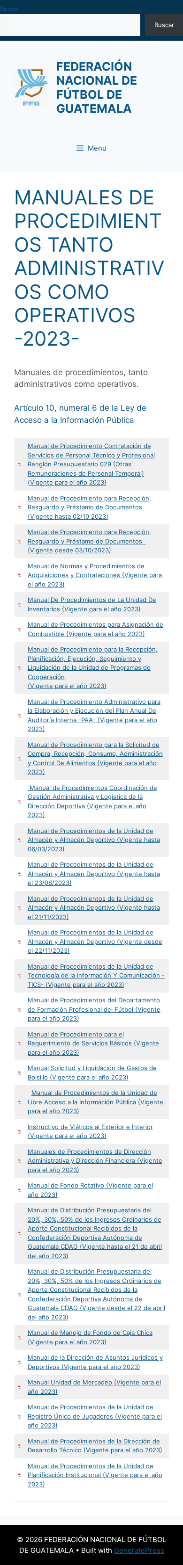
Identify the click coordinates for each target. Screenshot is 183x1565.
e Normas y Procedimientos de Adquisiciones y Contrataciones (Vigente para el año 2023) (95, 575)
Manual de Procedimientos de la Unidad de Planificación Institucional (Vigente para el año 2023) (95, 1475)
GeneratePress (139, 1550)
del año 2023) (48, 1256)
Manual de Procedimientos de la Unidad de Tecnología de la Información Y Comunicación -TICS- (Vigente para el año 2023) (96, 975)
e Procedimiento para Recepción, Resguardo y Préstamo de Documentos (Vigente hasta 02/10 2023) (89, 507)
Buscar (10, 9)
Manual (39, 445)
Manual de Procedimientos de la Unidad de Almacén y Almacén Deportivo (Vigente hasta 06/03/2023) (94, 840)
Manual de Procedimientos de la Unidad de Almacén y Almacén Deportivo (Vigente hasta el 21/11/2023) (94, 907)
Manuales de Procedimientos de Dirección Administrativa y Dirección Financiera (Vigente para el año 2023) (95, 1161)
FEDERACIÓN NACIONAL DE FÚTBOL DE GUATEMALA (96, 87)
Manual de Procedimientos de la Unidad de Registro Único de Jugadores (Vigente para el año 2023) (95, 1416)
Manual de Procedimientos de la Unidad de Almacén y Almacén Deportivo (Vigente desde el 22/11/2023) (95, 941)
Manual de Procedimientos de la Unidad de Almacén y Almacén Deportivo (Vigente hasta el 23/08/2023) (94, 873)
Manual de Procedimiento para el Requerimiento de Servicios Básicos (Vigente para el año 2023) (93, 1043)
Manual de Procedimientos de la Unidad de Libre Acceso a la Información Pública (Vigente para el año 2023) (95, 1102)
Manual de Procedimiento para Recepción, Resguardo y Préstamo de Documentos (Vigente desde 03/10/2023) (89, 541)
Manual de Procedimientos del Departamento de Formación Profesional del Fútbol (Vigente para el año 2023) (94, 1009)
